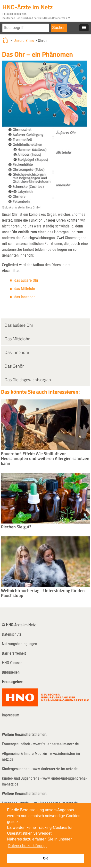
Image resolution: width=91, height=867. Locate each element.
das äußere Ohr (26, 280)
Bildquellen (11, 672)
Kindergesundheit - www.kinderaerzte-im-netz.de (40, 769)
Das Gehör (14, 366)
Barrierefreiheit (14, 653)
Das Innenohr (17, 352)
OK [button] (45, 858)
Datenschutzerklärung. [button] (27, 846)
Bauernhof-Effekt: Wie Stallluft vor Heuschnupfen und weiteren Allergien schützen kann (45, 458)
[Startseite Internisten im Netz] (6, 40)
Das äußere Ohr (19, 325)
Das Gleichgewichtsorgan (28, 379)
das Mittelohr (24, 288)
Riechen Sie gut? (16, 527)
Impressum (10, 715)
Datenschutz (11, 634)
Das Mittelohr (17, 338)
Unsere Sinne (24, 40)
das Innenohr (24, 297)
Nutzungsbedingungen (19, 643)
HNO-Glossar (12, 662)
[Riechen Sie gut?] (45, 522)
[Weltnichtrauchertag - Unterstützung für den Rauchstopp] (45, 586)
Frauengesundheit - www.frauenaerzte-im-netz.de (40, 744)
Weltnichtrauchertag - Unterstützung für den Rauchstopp (43, 593)
